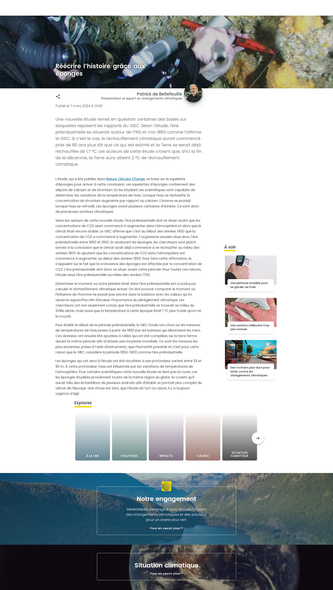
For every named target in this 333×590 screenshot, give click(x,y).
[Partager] (58, 96)
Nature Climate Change (125, 179)
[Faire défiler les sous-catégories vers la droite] (258, 438)
